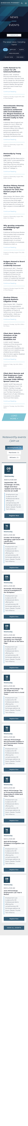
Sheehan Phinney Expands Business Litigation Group (10, 299)
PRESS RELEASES (14, 53)
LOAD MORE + (14, 417)
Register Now (14, 515)
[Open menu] (26, 3)
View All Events (14, 927)
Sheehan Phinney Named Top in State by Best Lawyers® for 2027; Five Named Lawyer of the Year (13, 190)
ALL (5, 49)
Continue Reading (9, 91)
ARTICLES (13, 49)
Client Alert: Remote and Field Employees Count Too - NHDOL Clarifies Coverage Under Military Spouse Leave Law (13, 377)
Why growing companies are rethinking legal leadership (13, 227)
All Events (14, 457)
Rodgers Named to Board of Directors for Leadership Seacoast (14, 263)
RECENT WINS (9, 57)
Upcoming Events (14, 447)
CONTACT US (14, 35)
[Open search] (21, 3)
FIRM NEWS (19, 57)
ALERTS (21, 49)
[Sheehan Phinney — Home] (10, 3)
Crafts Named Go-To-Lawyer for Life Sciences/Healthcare (12, 70)
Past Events (14, 452)
